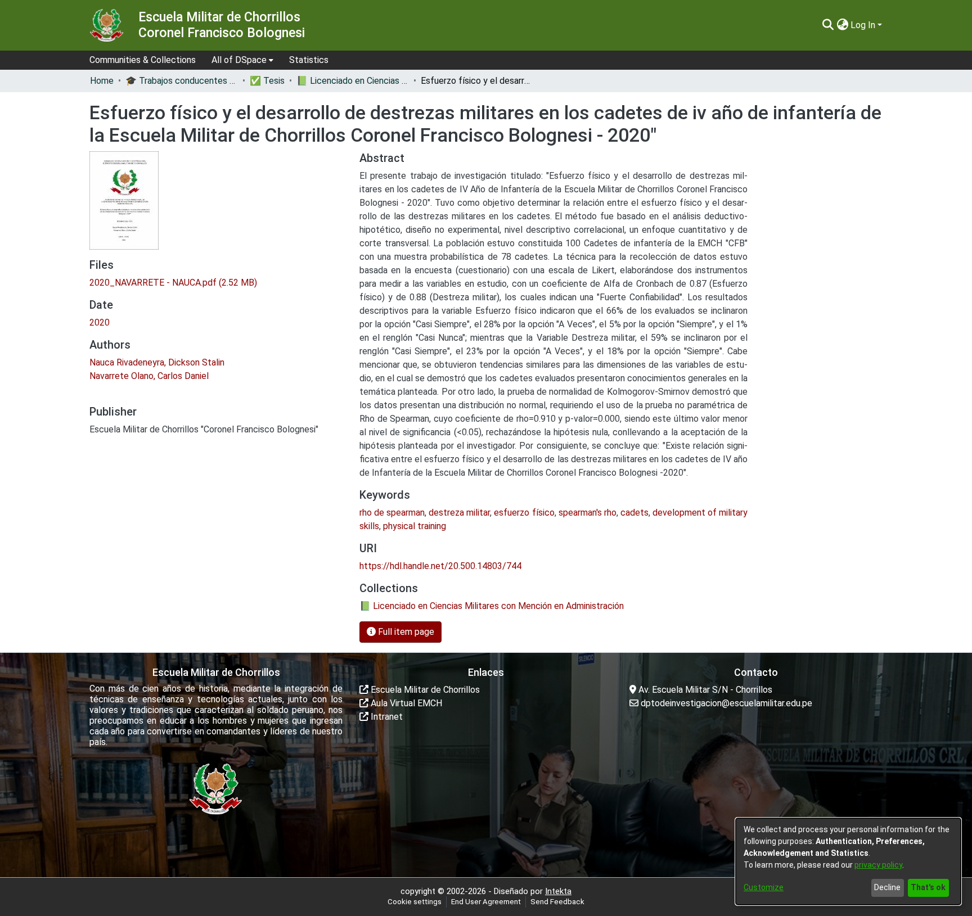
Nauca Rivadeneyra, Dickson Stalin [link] (156, 362)
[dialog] (848, 861)
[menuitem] (242, 60)
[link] (173, 282)
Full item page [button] (405, 631)
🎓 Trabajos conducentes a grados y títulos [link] (181, 80)
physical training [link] (414, 526)
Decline (887, 887)
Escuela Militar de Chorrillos (424, 689)
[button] (828, 25)
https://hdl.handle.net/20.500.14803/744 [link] (440, 566)
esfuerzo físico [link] (524, 512)
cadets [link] (634, 512)
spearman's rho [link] (587, 512)
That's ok (928, 887)
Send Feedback (557, 901)
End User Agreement (486, 901)
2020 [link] (99, 322)
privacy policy (878, 864)
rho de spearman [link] (392, 512)
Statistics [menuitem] (308, 60)
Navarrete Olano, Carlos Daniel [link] (149, 376)
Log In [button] (864, 25)
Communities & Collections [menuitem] (142, 60)
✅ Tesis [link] (267, 80)
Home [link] (102, 80)
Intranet (385, 716)
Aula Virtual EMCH (405, 703)
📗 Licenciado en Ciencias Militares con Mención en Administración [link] (352, 80)
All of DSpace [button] (239, 60)
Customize (764, 887)
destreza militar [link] (459, 512)
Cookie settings (415, 901)
